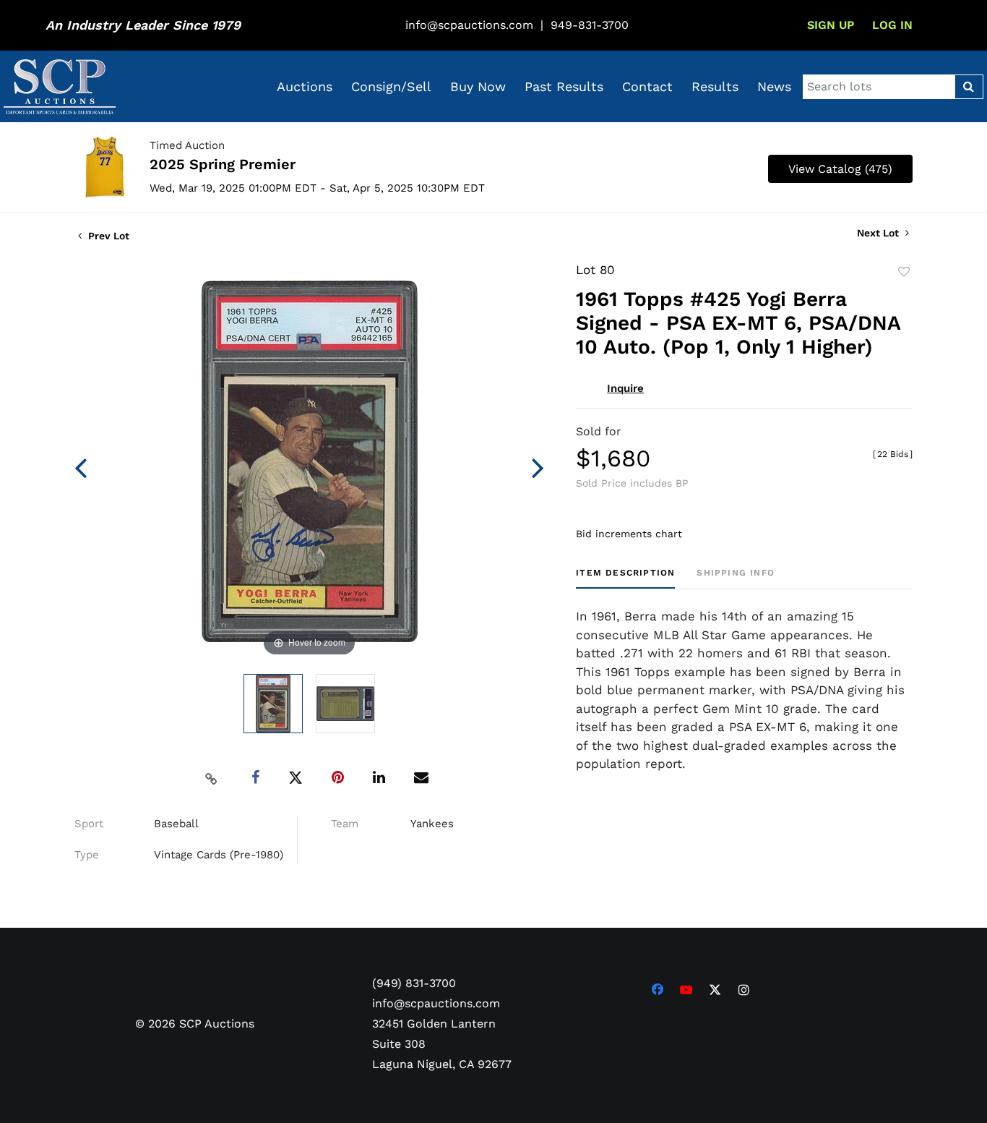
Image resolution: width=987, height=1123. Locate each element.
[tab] (625, 578)
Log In (892, 25)
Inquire (625, 388)
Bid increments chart (629, 533)
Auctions (304, 86)
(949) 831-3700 (414, 983)
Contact (647, 86)
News (774, 86)
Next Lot (879, 233)
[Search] (968, 86)
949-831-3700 (590, 25)
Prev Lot (107, 236)
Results (714, 86)
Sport (88, 823)
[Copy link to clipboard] (211, 778)
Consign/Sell (391, 86)
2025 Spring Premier (223, 164)
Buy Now (478, 86)
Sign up (830, 25)
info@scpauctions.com (469, 25)
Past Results (564, 86)
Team (344, 823)
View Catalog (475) (840, 169)
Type (86, 854)
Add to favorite (904, 272)
